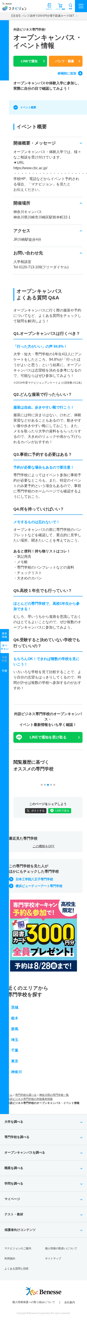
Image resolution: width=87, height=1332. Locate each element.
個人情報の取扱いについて (61, 1248)
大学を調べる (13, 1121)
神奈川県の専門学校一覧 (54, 1094)
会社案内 (69, 1302)
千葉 (14, 1050)
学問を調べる (13, 1183)
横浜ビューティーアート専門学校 (39, 886)
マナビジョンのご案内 (17, 1248)
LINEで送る (62, 810)
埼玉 (14, 1040)
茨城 (14, 1007)
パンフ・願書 (64, 61)
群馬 (14, 1029)
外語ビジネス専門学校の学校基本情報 (30, 1099)
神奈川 (16, 1072)
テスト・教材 (13, 1214)
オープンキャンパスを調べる (24, 1152)
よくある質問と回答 (16, 1268)
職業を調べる (13, 1168)
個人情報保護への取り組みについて (33, 1302)
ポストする (38, 810)
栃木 (14, 1018)
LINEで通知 (29, 61)
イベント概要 (28, 107)
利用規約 (9, 1258)
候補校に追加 (67, 73)
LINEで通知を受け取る (48, 737)
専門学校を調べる (26, 1094)
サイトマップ (53, 1258)
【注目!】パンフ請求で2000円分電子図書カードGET (42, 15)
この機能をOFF (44, 846)
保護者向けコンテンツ (20, 1230)
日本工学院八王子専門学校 (34, 879)
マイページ (12, 1199)
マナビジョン (14, 8)
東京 (14, 1061)
